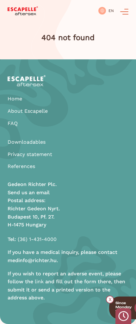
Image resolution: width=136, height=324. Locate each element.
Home (15, 99)
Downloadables (27, 142)
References (21, 166)
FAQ (13, 123)
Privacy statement (30, 154)
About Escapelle (28, 111)
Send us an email (29, 192)
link (39, 282)
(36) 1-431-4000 (37, 239)
